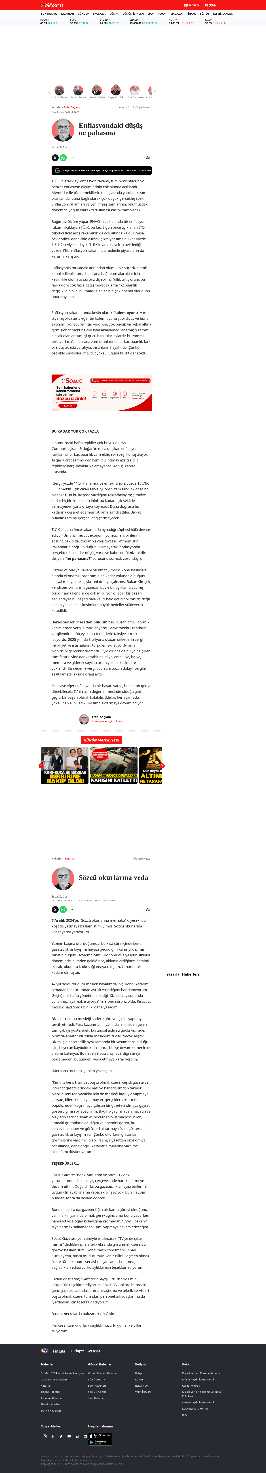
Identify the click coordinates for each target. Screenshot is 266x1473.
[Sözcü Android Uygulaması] (100, 1442)
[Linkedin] (85, 1436)
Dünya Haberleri (51, 1410)
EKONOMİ (99, 13)
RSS (184, 1415)
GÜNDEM (83, 13)
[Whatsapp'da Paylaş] (63, 157)
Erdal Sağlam (72, 107)
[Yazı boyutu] (148, 157)
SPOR (151, 13)
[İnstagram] (44, 1436)
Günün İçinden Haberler (103, 1373)
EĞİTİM (204, 13)
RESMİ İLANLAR (223, 13)
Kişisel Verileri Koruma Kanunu (201, 1373)
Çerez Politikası (191, 1385)
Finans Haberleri (51, 1391)
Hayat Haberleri (50, 1404)
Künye (139, 1379)
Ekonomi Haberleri (52, 1398)
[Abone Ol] (142, 107)
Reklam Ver (142, 1385)
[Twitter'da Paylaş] (55, 157)
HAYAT (162, 13)
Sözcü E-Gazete (97, 1391)
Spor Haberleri (97, 1385)
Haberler (47, 1364)
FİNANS (191, 13)
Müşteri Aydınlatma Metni (198, 1379)
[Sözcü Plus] (94, 1350)
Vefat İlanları (143, 1391)
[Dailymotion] (77, 1436)
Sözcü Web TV (96, 1379)
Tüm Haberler (96, 1398)
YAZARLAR (67, 13)
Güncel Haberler (99, 1364)
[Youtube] (69, 1436)
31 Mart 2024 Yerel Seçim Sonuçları (62, 1373)
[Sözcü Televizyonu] (44, 1350)
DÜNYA (114, 13)
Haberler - (58, 858)
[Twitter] (61, 1436)
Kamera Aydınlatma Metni (198, 1402)
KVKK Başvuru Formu (195, 1408)
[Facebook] (52, 1436)
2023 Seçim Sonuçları (54, 1379)
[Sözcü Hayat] (76, 1351)
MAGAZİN (176, 13)
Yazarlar (70, 858)
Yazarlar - (57, 107)
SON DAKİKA (49, 13)
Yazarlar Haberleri (182, 974)
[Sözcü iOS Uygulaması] (100, 1436)
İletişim (139, 1373)
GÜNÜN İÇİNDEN (133, 13)
